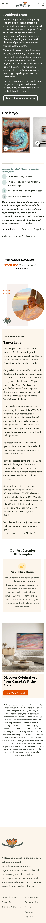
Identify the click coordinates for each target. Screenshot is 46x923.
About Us (29, 911)
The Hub (29, 916)
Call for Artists (31, 902)
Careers (28, 907)
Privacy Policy (8, 902)
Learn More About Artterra (20, 98)
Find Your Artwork (15, 693)
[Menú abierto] (2, 4)
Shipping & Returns (11, 907)
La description (9, 229)
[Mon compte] (38, 4)
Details (25, 229)
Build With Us (31, 897)
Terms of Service (10, 897)
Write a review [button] (23, 268)
